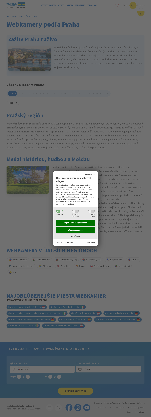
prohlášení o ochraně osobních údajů (73, 202)
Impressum (91, 243)
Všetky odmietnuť (75, 230)
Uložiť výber (75, 236)
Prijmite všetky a (75, 223)
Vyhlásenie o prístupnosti (64, 243)
